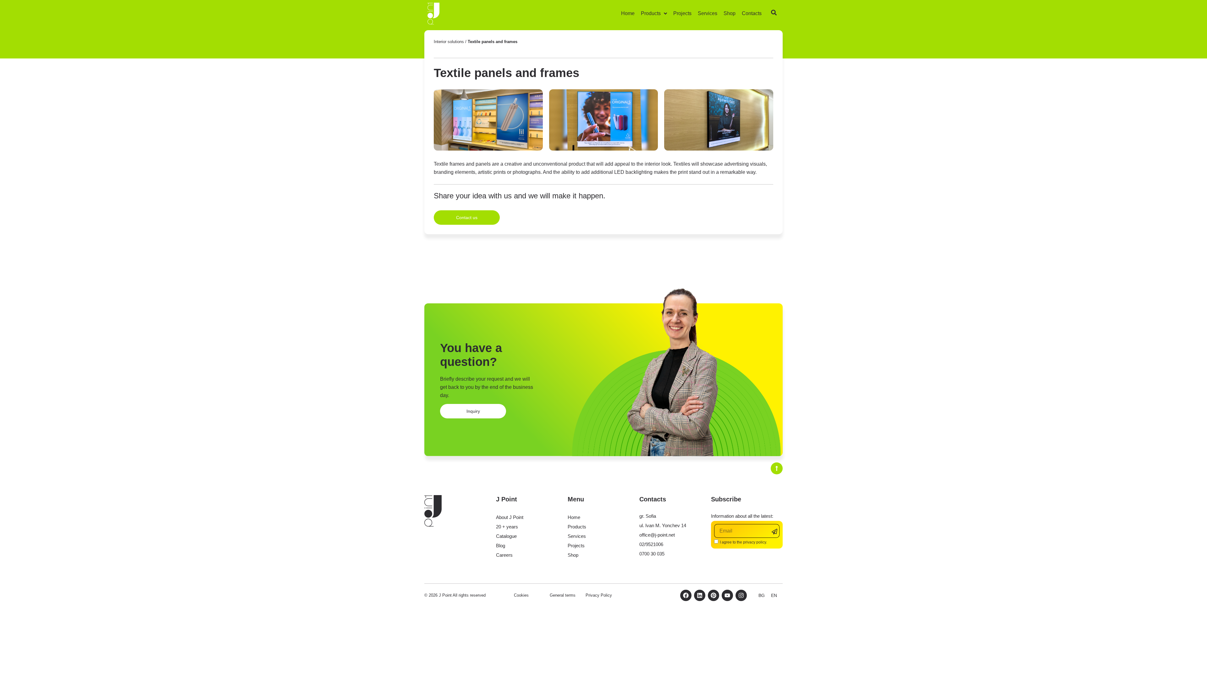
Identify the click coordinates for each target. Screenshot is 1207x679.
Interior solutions (449, 41)
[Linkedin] (699, 595)
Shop (573, 555)
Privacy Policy (599, 595)
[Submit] (775, 531)
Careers (504, 555)
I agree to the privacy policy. (743, 542)
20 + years (507, 526)
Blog (500, 545)
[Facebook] (686, 595)
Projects (576, 545)
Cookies (521, 595)
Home (574, 517)
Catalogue (506, 536)
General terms (563, 595)
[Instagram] (741, 595)
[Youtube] (727, 595)
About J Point (509, 517)
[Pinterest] (713, 595)
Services (577, 536)
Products (577, 526)
